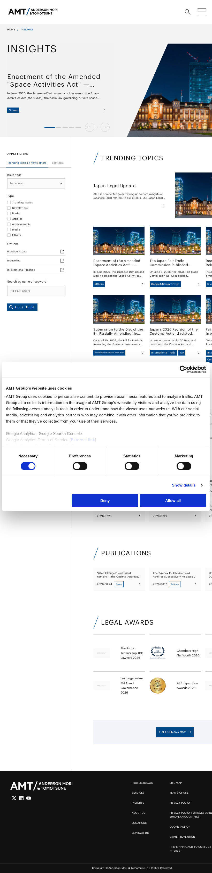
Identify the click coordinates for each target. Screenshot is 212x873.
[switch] (80, 466)
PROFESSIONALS (142, 783)
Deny (105, 500)
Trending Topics (22, 202)
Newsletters (20, 208)
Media (16, 229)
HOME (11, 29)
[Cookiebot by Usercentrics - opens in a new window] (183, 369)
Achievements (21, 224)
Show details (183, 485)
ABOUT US (138, 812)
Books (16, 213)
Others (16, 235)
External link (83, 439)
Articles (17, 219)
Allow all (173, 500)
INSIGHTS (138, 802)
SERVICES (138, 792)
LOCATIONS (139, 823)
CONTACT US (140, 833)
